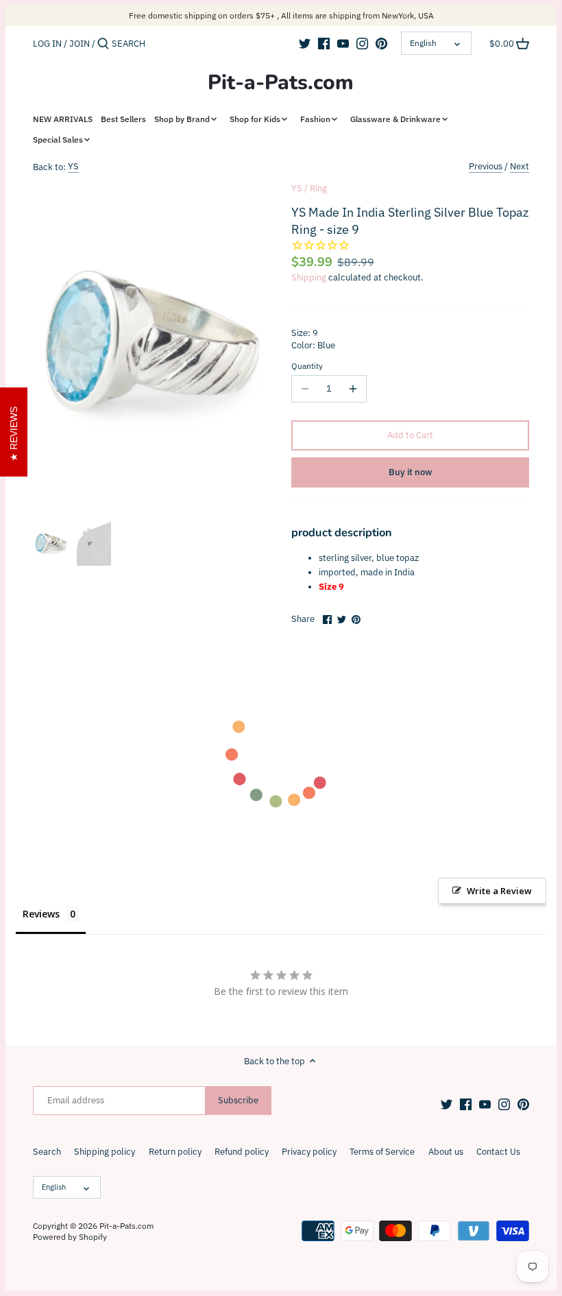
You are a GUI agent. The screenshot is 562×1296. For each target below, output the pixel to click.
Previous (485, 166)
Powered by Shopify (70, 1237)
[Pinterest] (381, 43)
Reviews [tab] (41, 913)
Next (519, 166)
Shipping (308, 277)
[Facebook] (324, 43)
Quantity (307, 366)
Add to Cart (410, 435)
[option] (51, 543)
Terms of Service (382, 1151)
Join (79, 43)
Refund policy (242, 1151)
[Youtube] (343, 43)
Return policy (175, 1151)
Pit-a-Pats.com (281, 83)
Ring (318, 188)
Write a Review (499, 891)
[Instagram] (362, 43)
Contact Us (498, 1151)
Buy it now (410, 472)
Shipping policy (104, 1151)
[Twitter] (304, 43)
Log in (47, 43)
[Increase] (353, 389)
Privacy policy (309, 1151)
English (423, 43)
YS (73, 166)
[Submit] (103, 43)
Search (47, 1151)
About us (445, 1151)
